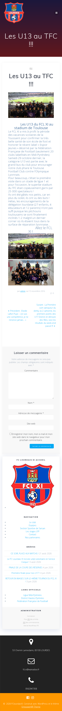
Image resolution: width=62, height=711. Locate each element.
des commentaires (31, 622)
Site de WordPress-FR (31, 625)
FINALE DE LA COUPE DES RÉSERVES (25, 567)
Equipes (32, 525)
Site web (31, 423)
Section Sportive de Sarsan (32, 528)
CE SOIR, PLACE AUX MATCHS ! (24, 553)
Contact (32, 534)
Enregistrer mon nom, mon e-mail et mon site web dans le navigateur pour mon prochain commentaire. (32, 436)
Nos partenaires (32, 537)
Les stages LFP (32, 531)
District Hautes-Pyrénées (32, 598)
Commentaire (31, 370)
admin (22, 291)
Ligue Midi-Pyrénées (32, 595)
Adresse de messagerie (31, 413)
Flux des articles (31, 619)
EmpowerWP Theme (31, 706)
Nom (31, 402)
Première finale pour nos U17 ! (26, 573)
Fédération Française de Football (32, 601)
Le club (32, 522)
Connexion (31, 616)
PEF (31, 68)
